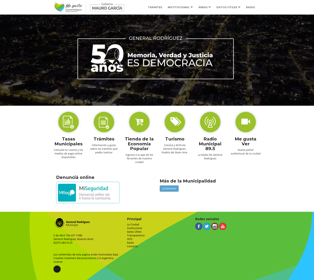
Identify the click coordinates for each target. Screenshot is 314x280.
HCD (129, 239)
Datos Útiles (134, 231)
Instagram (214, 226)
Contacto (132, 246)
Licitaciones (169, 188)
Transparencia (136, 235)
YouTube (222, 226)
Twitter (206, 226)
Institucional (134, 228)
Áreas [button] (203, 7)
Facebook (198, 226)
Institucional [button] (179, 7)
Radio (250, 7)
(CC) (57, 269)
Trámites (155, 7)
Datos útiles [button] (227, 7)
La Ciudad (133, 224)
